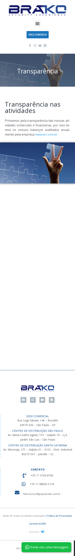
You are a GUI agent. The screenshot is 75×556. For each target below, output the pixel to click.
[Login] (43, 532)
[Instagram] (35, 45)
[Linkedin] (45, 45)
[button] (37, 23)
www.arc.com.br (46, 134)
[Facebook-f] (30, 45)
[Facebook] (23, 400)
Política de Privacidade (59, 515)
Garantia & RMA (37, 523)
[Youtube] (40, 45)
